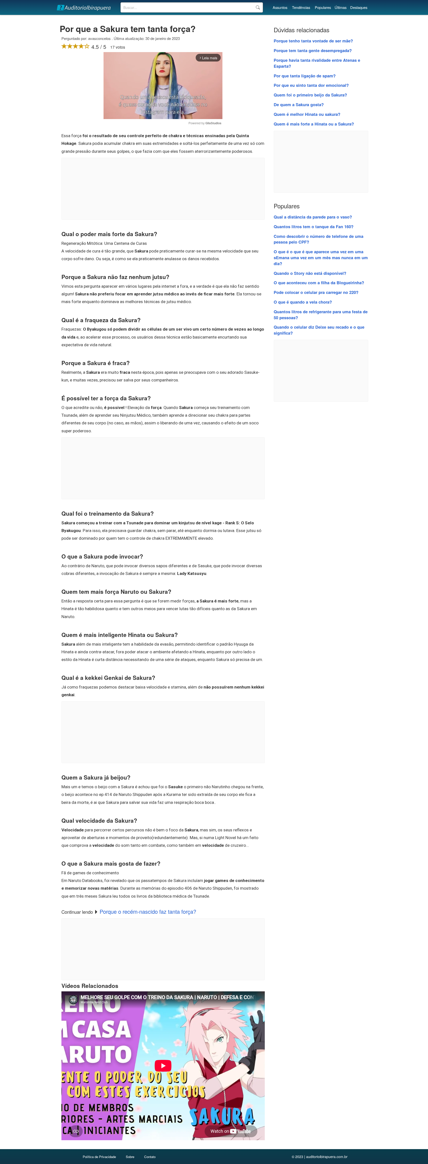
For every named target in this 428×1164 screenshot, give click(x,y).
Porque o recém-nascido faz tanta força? (148, 911)
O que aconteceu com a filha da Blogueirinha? (319, 282)
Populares (323, 7)
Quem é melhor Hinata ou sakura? (307, 114)
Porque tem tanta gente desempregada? (313, 50)
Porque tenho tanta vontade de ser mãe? (313, 41)
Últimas (341, 7)
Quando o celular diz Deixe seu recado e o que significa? (319, 330)
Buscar (257, 7)
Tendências (301, 7)
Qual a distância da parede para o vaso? (313, 217)
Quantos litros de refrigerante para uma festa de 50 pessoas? (321, 314)
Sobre (130, 1156)
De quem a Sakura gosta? (299, 104)
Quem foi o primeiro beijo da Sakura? (310, 95)
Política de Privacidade (99, 1156)
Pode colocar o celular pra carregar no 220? (316, 292)
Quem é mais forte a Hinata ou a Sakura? (314, 124)
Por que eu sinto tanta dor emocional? (311, 85)
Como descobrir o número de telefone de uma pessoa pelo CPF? (318, 239)
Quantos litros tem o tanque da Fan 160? (313, 226)
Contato (150, 1156)
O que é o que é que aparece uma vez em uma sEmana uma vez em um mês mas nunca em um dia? (321, 257)
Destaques (358, 7)
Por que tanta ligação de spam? (305, 76)
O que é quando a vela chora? (303, 302)
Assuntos (280, 7)
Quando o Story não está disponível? (310, 273)
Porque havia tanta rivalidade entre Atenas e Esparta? (317, 63)
